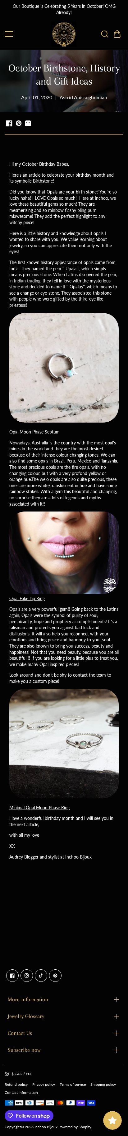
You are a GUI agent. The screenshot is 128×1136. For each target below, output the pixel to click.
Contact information (21, 1092)
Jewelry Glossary (26, 1016)
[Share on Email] (28, 123)
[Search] (104, 34)
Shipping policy (103, 1084)
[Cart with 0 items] (117, 34)
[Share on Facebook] (9, 123)
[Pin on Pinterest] (18, 123)
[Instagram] (27, 975)
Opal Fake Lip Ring (27, 598)
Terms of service (73, 1084)
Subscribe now (24, 1050)
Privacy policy (43, 1084)
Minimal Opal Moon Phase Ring (39, 807)
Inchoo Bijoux (45, 1126)
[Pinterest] (55, 975)
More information (28, 999)
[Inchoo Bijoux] (64, 34)
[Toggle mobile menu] (26, 34)
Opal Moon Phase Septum (34, 431)
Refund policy (16, 1084)
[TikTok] (41, 975)
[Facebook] (12, 975)
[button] (117, 34)
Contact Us (20, 1033)
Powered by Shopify (74, 1126)
